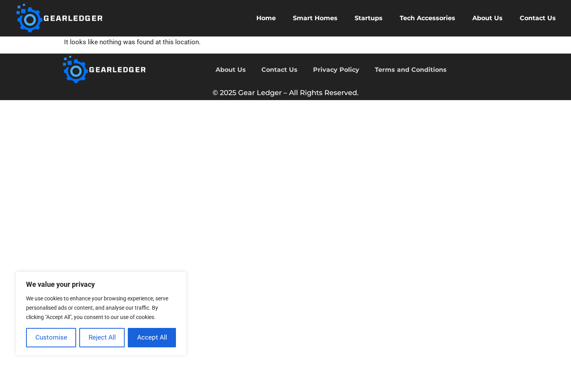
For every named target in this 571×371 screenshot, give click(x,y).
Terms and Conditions (411, 69)
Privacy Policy (336, 69)
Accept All (152, 337)
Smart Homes (315, 18)
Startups (369, 18)
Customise (51, 337)
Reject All (102, 337)
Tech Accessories (427, 18)
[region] (101, 313)
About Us (487, 18)
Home (266, 18)
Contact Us (538, 18)
